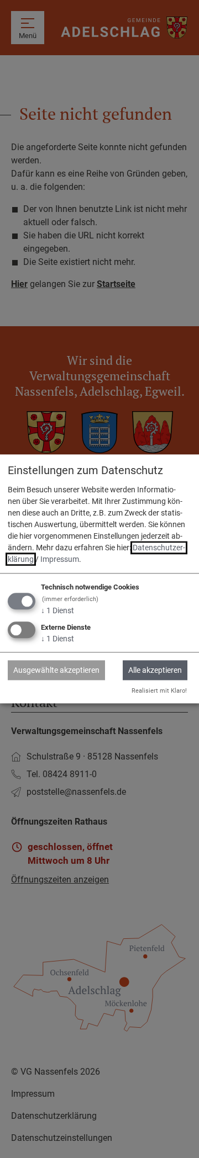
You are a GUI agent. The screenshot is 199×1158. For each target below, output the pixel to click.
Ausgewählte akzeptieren (56, 670)
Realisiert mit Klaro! (159, 690)
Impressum (59, 559)
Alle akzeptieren (155, 670)
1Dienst (57, 610)
